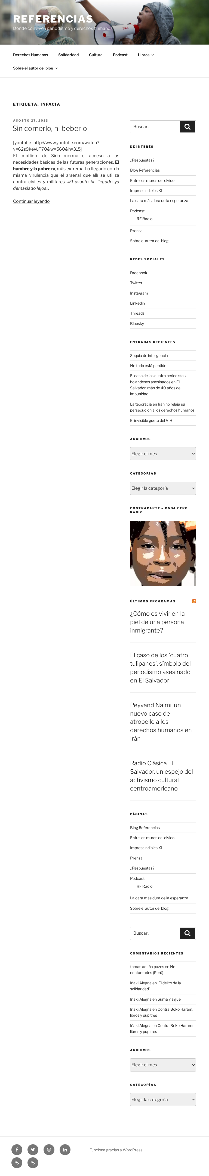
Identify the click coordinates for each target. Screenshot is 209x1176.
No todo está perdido (148, 365)
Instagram (139, 293)
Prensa (136, 230)
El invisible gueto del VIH (151, 420)
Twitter (136, 282)
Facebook (138, 272)
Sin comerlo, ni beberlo (50, 128)
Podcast (120, 54)
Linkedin (137, 303)
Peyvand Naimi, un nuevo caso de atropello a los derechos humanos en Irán (161, 721)
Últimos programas (153, 601)
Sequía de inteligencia (149, 355)
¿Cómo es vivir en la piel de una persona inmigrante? (157, 622)
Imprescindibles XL (146, 190)
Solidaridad (68, 54)
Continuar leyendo (31, 201)
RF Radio (144, 218)
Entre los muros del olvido (152, 180)
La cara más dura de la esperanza (159, 200)
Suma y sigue (169, 999)
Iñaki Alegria (141, 983)
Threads (137, 313)
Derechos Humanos (30, 54)
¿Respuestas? (142, 160)
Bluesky (137, 323)
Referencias (53, 19)
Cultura (96, 54)
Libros (143, 54)
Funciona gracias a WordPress (116, 1149)
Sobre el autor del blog (33, 68)
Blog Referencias (145, 170)
